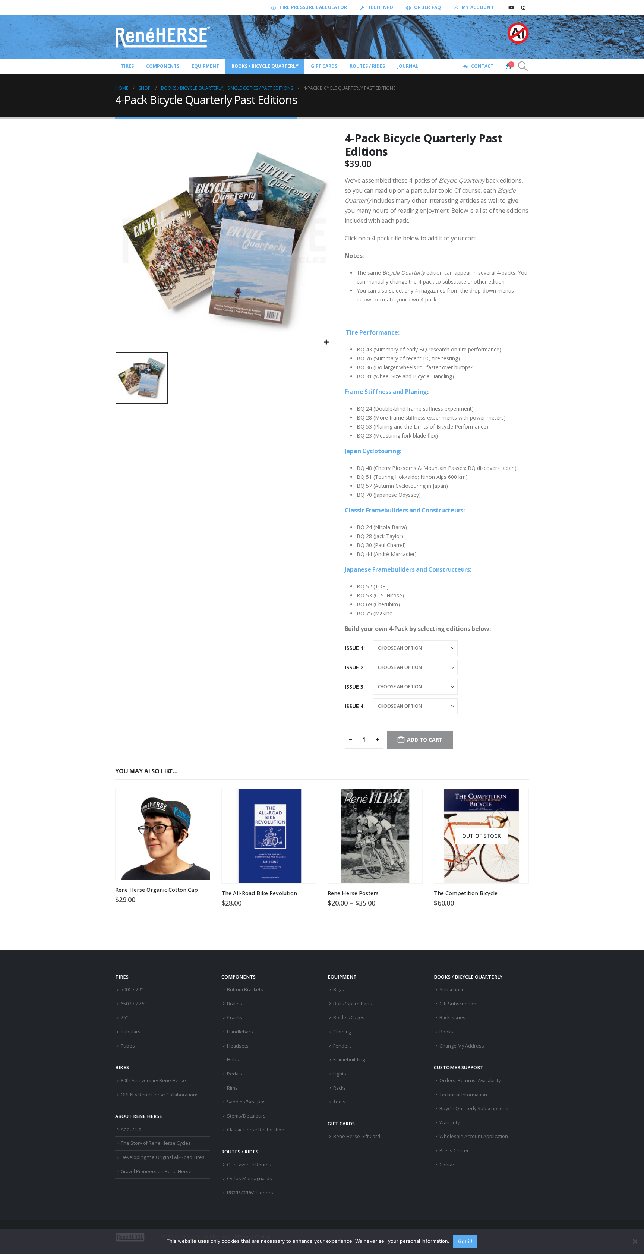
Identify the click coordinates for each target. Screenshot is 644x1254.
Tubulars (131, 1032)
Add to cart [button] (303, 801)
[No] (634, 1241)
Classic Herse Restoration (255, 1130)
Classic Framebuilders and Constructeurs (404, 510)
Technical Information (463, 1095)
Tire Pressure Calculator (313, 7)
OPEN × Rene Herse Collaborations (160, 1095)
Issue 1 (354, 647)
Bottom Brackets (245, 989)
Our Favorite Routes (249, 1165)
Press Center (454, 1150)
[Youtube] (511, 7)
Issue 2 (354, 667)
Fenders (342, 1046)
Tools (339, 1102)
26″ (124, 1017)
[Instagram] (523, 7)
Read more (516, 801)
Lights (339, 1074)
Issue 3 (354, 686)
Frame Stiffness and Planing (386, 392)
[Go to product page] (163, 834)
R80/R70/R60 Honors (250, 1193)
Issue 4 (354, 706)
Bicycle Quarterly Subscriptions (473, 1108)
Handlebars (240, 1032)
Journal (407, 66)
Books (446, 1032)
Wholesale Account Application (473, 1136)
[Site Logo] (163, 37)
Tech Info (381, 7)
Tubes (128, 1046)
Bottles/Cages (348, 1017)
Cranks (234, 1017)
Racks (339, 1088)
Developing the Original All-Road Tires (163, 1157)
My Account (478, 7)
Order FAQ (427, 7)
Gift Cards (324, 66)
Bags (338, 989)
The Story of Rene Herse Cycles (156, 1143)
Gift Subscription (457, 1004)
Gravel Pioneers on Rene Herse (156, 1171)
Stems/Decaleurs (246, 1116)
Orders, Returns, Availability (470, 1080)
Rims (232, 1088)
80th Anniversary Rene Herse (153, 1080)
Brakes (234, 1004)
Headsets (238, 1046)
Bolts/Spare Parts (352, 1004)
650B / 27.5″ (133, 1004)
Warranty (449, 1122)
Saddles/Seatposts (248, 1102)
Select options (197, 801)
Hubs (233, 1059)
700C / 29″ (132, 989)
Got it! (465, 1241)
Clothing (342, 1032)
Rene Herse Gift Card (356, 1136)
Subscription (453, 989)
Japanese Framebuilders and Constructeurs (407, 569)
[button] (523, 66)
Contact (482, 66)
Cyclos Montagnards (250, 1178)
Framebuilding (349, 1059)
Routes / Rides (367, 66)
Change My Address (461, 1046)
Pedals (234, 1074)
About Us (131, 1129)
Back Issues (452, 1017)
